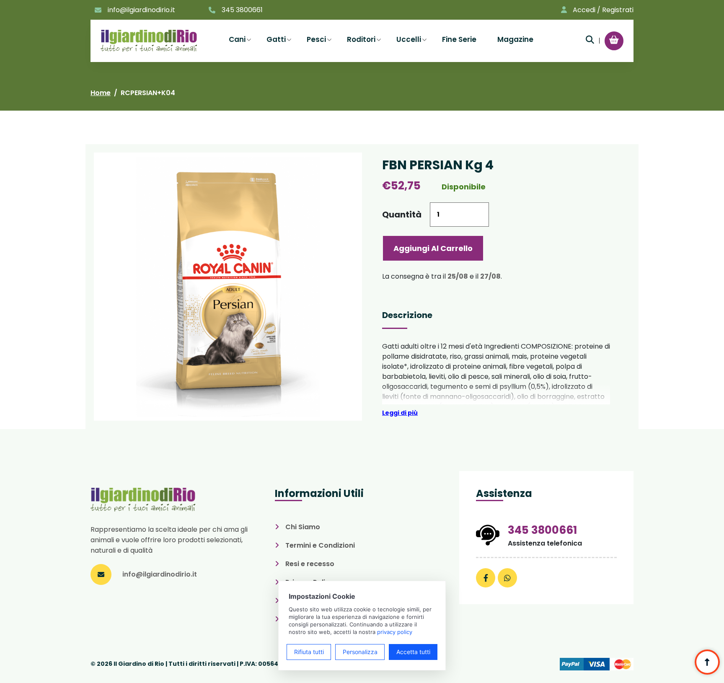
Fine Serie (459, 39)
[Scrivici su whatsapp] (507, 577)
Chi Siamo (302, 527)
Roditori (361, 39)
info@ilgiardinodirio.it (141, 10)
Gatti (276, 39)
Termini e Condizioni (320, 545)
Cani (237, 39)
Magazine (515, 39)
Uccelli (408, 39)
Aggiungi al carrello (433, 248)
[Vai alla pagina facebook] (485, 577)
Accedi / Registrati (603, 10)
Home (100, 93)
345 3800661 (242, 10)
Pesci (316, 39)
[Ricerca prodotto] (590, 40)
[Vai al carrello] (614, 40)
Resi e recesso (309, 564)
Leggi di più (400, 413)
